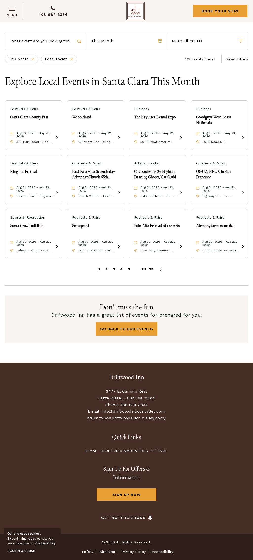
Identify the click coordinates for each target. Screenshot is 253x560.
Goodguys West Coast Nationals (213, 120)
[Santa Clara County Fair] (56, 138)
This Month (23, 59)
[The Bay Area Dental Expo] (180, 138)
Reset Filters (237, 59)
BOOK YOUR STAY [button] (220, 11)
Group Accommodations (124, 451)
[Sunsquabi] (118, 246)
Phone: (112, 404)
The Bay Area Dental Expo (155, 117)
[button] (127, 329)
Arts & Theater (147, 163)
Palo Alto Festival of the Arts (157, 226)
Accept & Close (21, 551)
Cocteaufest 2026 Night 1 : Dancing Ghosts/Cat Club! (155, 174)
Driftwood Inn (126, 377)
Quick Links (126, 437)
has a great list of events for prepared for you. (126, 315)
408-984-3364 (52, 14)
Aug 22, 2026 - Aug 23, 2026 (95, 243)
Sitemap (159, 451)
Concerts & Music (87, 163)
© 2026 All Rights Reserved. (126, 542)
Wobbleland (81, 117)
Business (141, 109)
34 (144, 269)
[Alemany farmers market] (242, 246)
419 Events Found (200, 59)
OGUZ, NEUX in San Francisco (213, 174)
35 (151, 269)
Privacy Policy (134, 552)
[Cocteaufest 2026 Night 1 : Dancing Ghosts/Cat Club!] (180, 192)
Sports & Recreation (27, 217)
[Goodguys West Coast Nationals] (242, 138)
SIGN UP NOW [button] (133, 497)
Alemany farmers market (215, 226)
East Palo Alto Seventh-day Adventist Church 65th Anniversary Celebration (93, 174)
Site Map (107, 552)
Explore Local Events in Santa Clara (102, 82)
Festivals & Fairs (24, 109)
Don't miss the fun (126, 307)
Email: (94, 411)
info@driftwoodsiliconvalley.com (133, 411)
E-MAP (91, 451)
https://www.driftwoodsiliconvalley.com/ (126, 418)
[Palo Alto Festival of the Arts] (180, 246)
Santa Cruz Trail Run (26, 226)
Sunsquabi (80, 226)
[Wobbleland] (118, 138)
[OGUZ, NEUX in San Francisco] (242, 192)
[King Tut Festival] (56, 192)
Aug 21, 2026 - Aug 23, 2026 (219, 134)
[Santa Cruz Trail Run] (56, 246)
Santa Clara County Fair (29, 117)
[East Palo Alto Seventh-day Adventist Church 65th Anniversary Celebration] (118, 192)
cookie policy (45, 543)
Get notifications (123, 518)
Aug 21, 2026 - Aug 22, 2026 (95, 134)
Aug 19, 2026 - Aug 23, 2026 (33, 134)
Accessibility (162, 552)
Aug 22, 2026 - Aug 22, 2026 (33, 243)
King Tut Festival (23, 171)
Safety (88, 552)
